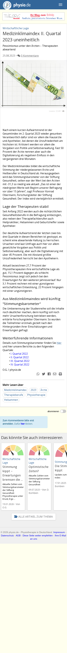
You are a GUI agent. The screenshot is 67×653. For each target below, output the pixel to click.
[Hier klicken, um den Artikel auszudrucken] (61, 374)
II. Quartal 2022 (20, 357)
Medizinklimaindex (15, 390)
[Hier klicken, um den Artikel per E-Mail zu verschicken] (55, 374)
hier (59, 343)
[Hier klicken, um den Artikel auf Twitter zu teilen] (44, 374)
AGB (18, 535)
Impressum (59, 532)
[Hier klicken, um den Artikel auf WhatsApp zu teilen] (38, 374)
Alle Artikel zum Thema (35, 516)
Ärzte (43, 390)
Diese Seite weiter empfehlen (38, 535)
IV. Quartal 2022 (20, 364)
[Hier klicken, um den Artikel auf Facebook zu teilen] (49, 374)
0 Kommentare (30, 55)
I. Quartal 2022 (19, 353)
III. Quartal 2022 (20, 361)
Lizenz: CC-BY (55, 111)
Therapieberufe (13, 395)
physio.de (16, 4)
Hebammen (11, 400)
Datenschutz (7, 535)
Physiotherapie (36, 395)
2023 (33, 390)
